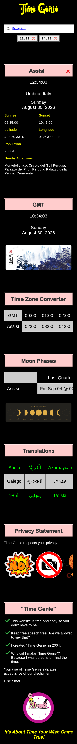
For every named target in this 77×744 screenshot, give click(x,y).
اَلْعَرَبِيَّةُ (35, 467)
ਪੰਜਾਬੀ (14, 495)
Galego (14, 481)
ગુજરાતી (34, 481)
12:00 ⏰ (27, 38)
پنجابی (35, 495)
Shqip (14, 467)
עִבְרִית (60, 481)
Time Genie (38, 9)
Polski (60, 495)
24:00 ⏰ (49, 38)
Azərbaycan (60, 467)
